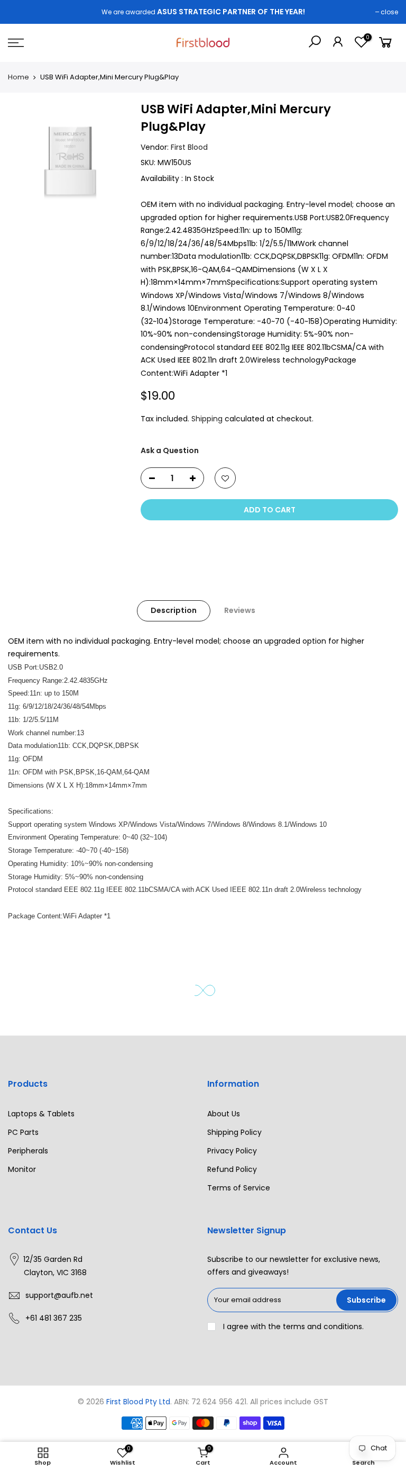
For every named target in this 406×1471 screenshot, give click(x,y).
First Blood (189, 146)
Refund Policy (232, 1169)
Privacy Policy (232, 1150)
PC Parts (23, 1132)
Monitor (22, 1169)
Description (174, 610)
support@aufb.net (59, 1295)
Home (18, 77)
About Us (223, 1113)
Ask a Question (170, 450)
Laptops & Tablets (41, 1113)
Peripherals (28, 1150)
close (389, 11)
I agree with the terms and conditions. (292, 1326)
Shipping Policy (234, 1132)
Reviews (239, 610)
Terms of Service (238, 1188)
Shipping (207, 418)
